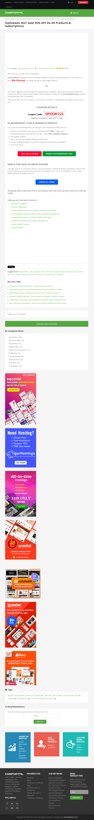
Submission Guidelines (35, 798)
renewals (60, 274)
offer (42, 272)
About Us (30, 778)
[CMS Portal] (14, 12)
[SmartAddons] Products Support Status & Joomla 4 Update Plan (36, 214)
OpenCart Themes (55, 783)
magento (39, 695)
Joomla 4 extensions (19, 207)
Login (71, 2)
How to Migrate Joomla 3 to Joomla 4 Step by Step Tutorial (34, 210)
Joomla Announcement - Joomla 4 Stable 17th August (31, 217)
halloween (49, 272)
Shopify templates (59, 169)
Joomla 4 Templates (19, 203)
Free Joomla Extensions (57, 795)
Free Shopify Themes (56, 790)
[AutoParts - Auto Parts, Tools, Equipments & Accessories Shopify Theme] (22, 583)
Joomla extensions (14, 171)
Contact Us (31, 790)
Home (7, 19)
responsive (68, 695)
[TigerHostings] (20, 447)
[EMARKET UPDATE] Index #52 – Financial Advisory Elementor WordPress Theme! (37, 296)
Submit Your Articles (47, 323)
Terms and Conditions (35, 783)
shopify (17, 274)
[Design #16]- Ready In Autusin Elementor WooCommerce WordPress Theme (35, 289)
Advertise (8, 2)
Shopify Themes (54, 788)
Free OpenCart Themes (57, 785)
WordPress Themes (55, 798)
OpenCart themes (44, 169)
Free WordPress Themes (54, 801)
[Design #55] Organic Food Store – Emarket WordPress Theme (30, 286)
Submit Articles (44, 2)
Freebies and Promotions (24, 19)
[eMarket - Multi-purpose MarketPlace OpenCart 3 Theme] (20, 540)
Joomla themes (31, 169)
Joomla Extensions (67, 92)
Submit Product (19, 2)
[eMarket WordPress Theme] (20, 624)
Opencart (10, 274)
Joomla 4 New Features (20, 224)
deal (11, 695)
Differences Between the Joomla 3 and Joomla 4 (30, 221)
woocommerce (37, 699)
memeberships (50, 274)
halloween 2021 (71, 272)
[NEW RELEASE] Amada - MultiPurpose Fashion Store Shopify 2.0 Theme (33, 293)
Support (9, 7)
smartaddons (24, 272)
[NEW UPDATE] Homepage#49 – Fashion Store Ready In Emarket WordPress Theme (38, 303)
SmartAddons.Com (27, 69)
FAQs (53, 2)
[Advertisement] (46, 246)
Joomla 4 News (17, 227)
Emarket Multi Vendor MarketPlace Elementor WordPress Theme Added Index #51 (37, 300)
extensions (40, 274)
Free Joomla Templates (57, 780)
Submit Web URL (31, 2)
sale (31, 272)
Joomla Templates (50, 92)
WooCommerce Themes (54, 806)
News (12, 19)
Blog (28, 785)
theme (32, 274)
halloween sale (59, 272)
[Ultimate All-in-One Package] (20, 493)
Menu (76, 12)
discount (37, 272)
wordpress (25, 274)
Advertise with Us (33, 788)
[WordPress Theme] (20, 399)
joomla (80, 272)
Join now (83, 2)
